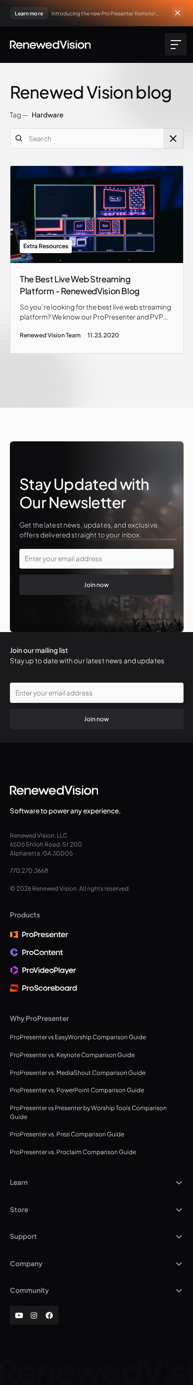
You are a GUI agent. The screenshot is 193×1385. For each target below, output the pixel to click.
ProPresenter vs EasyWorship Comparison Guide (78, 1037)
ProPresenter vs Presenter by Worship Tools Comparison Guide (88, 1112)
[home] (50, 44)
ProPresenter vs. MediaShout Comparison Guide (77, 1072)
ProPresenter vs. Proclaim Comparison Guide (73, 1152)
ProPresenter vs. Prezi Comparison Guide (67, 1134)
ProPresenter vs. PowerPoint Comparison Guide (77, 1090)
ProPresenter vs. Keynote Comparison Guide (72, 1055)
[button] (174, 44)
